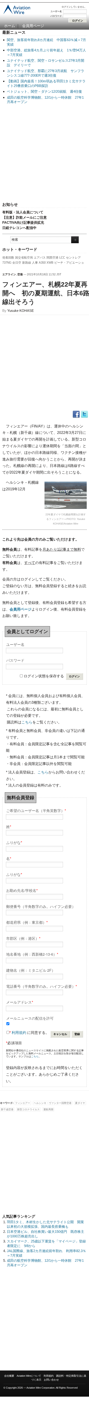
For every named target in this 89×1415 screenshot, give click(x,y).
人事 (35, 262)
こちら (26, 722)
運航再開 (48, 1109)
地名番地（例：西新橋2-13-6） (32, 954)
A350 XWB (46, 262)
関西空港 (52, 257)
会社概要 (9, 1375)
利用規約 (19, 1033)
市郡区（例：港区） (23, 938)
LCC (62, 257)
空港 (20, 274)
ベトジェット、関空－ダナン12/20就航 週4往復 (44, 91)
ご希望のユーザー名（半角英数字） (36, 810)
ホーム (9, 26)
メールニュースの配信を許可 (30, 1018)
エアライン (9, 274)
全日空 (16, 262)
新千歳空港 (7, 1109)
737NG (6, 262)
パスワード (56, 16)
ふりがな (14, 842)
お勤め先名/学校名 (22, 890)
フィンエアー (22, 1103)
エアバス (40, 257)
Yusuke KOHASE (20, 311)
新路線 (26, 262)
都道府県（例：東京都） (27, 922)
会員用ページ (33, 26)
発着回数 (8, 257)
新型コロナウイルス (28, 1109)
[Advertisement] (44, 153)
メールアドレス (19, 1001)
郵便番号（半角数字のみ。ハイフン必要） (41, 906)
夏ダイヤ (80, 1103)
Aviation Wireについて (29, 1375)
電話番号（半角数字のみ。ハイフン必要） (41, 986)
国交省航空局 (24, 257)
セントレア (73, 257)
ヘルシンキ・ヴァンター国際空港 (52, 1103)
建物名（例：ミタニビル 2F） (30, 970)
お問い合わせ (51, 1379)
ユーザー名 (56, 11)
